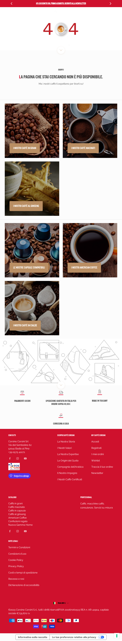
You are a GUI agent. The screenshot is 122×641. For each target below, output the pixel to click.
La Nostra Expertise (68, 454)
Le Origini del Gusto (68, 460)
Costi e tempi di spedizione (22, 572)
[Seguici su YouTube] (25, 458)
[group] (61, 362)
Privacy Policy (16, 566)
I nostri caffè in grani (24, 148)
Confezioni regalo (18, 521)
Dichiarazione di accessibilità (23, 585)
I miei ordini (97, 454)
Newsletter (97, 473)
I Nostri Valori (64, 448)
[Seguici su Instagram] (17, 458)
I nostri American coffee (84, 267)
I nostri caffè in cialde (25, 325)
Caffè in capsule (17, 510)
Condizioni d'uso (17, 553)
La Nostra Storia (66, 441)
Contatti (12, 435)
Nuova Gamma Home (20, 524)
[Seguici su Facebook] (9, 458)
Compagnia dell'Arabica (70, 466)
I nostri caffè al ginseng (26, 206)
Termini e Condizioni (19, 547)
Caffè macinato (16, 507)
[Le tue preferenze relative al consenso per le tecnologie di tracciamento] (117, 636)
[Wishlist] (111, 15)
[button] (98, 15)
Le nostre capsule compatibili (29, 267)
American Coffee (17, 517)
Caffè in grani (15, 503)
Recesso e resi (16, 578)
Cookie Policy (15, 560)
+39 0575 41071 (16, 452)
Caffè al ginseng (17, 514)
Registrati (96, 448)
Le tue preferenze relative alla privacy (74, 637)
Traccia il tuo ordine (102, 466)
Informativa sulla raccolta (32, 637)
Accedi (95, 441)
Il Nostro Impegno (67, 473)
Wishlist (95, 460)
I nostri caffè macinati (83, 148)
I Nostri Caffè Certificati (69, 479)
